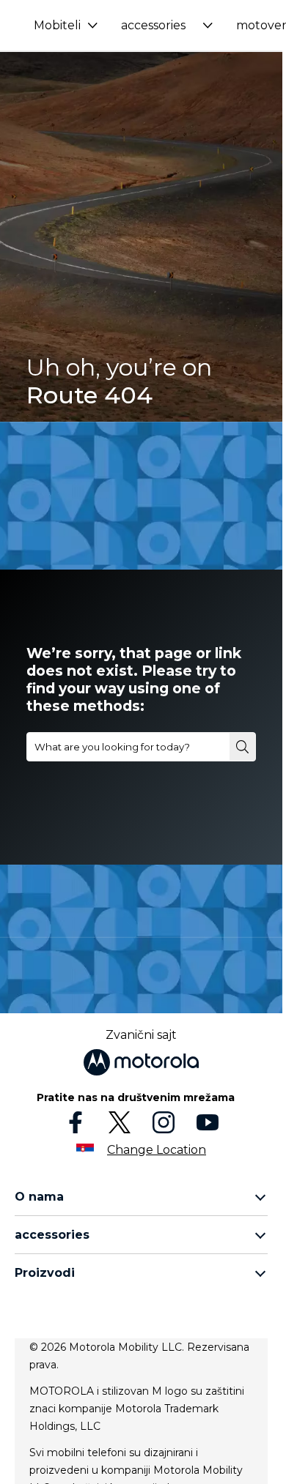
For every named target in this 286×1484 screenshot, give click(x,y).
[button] (65, 25)
